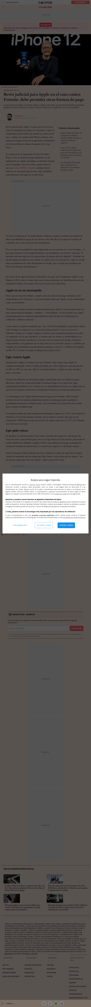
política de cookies (61, 494)
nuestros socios (35, 485)
